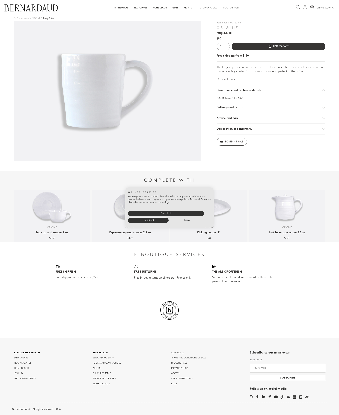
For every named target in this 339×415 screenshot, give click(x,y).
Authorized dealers (104, 379)
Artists (188, 8)
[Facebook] (257, 396)
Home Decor (160, 8)
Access (175, 373)
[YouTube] (276, 396)
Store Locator (101, 384)
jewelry (18, 373)
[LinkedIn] (263, 396)
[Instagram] (251, 396)
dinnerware (21, 358)
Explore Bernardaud (27, 353)
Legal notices (179, 363)
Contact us (178, 353)
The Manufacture (207, 8)
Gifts (175, 8)
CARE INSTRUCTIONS (182, 379)
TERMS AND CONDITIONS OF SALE (188, 358)
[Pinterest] (270, 396)
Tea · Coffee (140, 8)
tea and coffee (22, 363)
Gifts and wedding (24, 379)
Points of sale (234, 141)
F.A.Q (174, 384)
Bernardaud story (103, 358)
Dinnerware (121, 8)
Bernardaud (100, 353)
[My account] (305, 7)
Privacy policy (179, 368)
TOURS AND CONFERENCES (107, 363)
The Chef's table (230, 8)
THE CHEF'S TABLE (102, 373)
